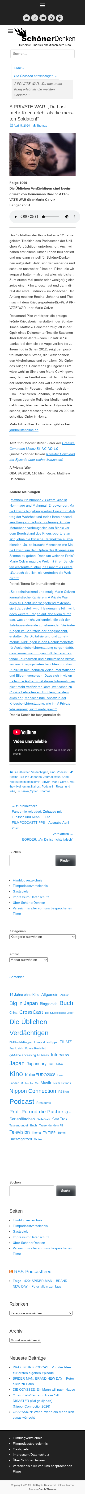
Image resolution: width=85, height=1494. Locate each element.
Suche (66, 1190)
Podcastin (48, 786)
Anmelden (17, 977)
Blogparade (48, 1004)
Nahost (35, 786)
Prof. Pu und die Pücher (36, 1111)
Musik (46, 1083)
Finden (65, 860)
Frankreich (16, 1048)
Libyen (46, 782)
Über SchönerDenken (29, 902)
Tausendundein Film (52, 1125)
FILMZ (66, 1042)
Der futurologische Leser (59, 1012)
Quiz (68, 1112)
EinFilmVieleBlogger (20, 1042)
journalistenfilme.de (23, 430)
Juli (51, 1064)
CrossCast (31, 1012)
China (13, 1012)
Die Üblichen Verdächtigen (35, 76)
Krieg (65, 777)
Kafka (59, 1064)
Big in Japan (23, 1003)
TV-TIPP (49, 1132)
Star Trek (59, 1119)
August (64, 994)
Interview (60, 1054)
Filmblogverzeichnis (27, 880)
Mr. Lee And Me (29, 1083)
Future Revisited (35, 1048)
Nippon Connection (32, 1091)
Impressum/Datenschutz (31, 897)
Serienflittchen (22, 1119)
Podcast (62, 772)
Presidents (43, 1103)
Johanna (36, 777)
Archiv (14, 954)
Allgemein (49, 995)
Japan (17, 1063)
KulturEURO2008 (40, 1075)
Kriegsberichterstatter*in (24, 782)
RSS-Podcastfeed (32, 1271)
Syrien (34, 791)
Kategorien (17, 931)
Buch (66, 1003)
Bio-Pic (24, 777)
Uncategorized (20, 1139)
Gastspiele (21, 891)
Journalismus (51, 777)
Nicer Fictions (62, 1083)
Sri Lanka (23, 791)
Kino (52, 772)
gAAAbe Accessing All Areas (29, 1055)
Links (60, 1075)
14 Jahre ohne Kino (24, 995)
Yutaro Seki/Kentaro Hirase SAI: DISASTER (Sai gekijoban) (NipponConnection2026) (36, 1400)
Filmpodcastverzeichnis (30, 886)
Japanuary (37, 1063)
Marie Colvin (60, 782)
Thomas (42, 125)
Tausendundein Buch (23, 1125)
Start (19, 68)
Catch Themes (47, 1489)
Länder (14, 1083)
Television (19, 1132)
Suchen (15, 852)
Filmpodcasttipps (45, 1042)
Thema (36, 1132)
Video (38, 1139)
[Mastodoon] (59, 21)
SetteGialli (43, 1119)
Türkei (62, 1132)
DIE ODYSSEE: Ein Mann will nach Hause (44, 1389)
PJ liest (63, 1092)
